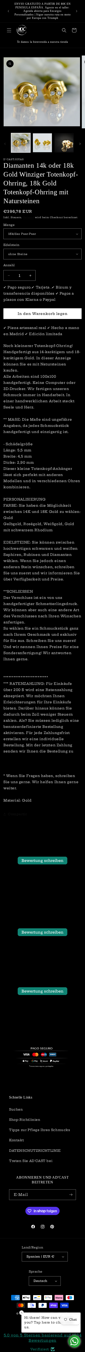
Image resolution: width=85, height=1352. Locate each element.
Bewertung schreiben (42, 860)
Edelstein (11, 245)
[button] (9, 30)
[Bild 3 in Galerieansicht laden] (64, 142)
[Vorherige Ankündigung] (8, 11)
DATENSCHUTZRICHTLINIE (35, 1151)
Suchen (16, 1109)
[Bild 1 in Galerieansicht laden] (20, 142)
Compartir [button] (17, 814)
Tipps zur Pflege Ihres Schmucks (39, 1130)
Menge (9, 225)
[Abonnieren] (71, 1194)
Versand (28, 217)
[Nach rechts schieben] (80, 144)
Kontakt (16, 1140)
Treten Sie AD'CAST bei (30, 1161)
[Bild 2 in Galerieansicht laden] (42, 142)
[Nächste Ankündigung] (77, 11)
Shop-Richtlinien (24, 1120)
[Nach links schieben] (5, 144)
